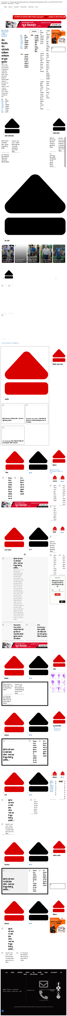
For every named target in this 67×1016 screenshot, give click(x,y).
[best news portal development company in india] (57, 472)
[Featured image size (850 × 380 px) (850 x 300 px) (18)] (58, 48)
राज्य (6, 972)
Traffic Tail (50, 1006)
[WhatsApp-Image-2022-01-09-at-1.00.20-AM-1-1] (33, 27)
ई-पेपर (42, 974)
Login (36, 6)
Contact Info (31, 6)
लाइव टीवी (25, 31)
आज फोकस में (54, 972)
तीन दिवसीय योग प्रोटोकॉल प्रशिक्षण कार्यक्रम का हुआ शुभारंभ (28, 17)
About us (10, 6)
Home (5, 6)
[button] (25, 554)
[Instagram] (58, 997)
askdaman (7, 1009)
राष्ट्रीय (12, 972)
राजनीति (39, 972)
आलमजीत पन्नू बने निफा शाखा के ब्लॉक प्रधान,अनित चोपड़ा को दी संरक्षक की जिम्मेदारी (43, 62)
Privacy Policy (23, 6)
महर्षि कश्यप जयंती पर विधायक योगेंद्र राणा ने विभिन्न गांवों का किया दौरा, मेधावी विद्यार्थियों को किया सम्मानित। (48, 66)
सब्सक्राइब (34, 31)
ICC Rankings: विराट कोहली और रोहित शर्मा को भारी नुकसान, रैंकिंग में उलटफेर (5, 158)
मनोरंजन (27, 972)
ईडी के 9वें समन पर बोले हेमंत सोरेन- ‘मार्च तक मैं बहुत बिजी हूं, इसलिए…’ (4, 144)
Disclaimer (16, 6)
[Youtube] (58, 992)
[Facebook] (58, 984)
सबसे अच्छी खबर (33, 974)
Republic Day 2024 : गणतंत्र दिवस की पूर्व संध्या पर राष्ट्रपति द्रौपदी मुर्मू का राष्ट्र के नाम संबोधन (15, 146)
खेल (33, 972)
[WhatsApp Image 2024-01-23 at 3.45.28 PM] (58, 43)
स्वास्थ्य (25, 974)
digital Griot (14, 1009)
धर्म (61, 972)
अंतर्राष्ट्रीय (19, 972)
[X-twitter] (58, 988)
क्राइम (46, 972)
